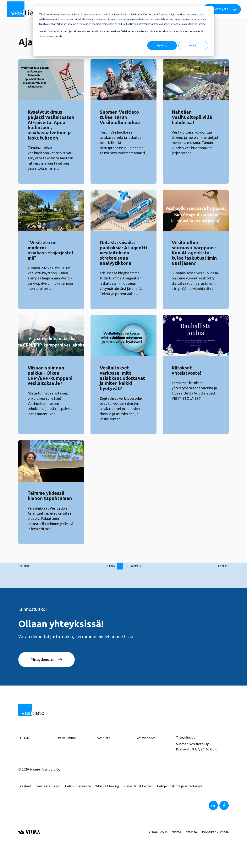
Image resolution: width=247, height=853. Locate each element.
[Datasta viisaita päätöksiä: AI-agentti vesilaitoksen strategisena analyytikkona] (123, 210)
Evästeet (24, 786)
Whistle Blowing (107, 786)
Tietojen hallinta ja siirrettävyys (179, 786)
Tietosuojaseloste (77, 786)
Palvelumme (67, 738)
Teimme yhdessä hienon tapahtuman (50, 495)
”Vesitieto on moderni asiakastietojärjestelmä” (50, 250)
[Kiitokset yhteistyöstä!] (196, 335)
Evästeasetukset (48, 786)
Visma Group (158, 832)
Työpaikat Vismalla (215, 832)
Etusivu (23, 738)
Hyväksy (162, 45)
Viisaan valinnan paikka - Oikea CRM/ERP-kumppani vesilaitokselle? (50, 375)
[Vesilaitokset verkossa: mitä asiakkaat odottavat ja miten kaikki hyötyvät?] (123, 335)
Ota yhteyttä (218, 9)
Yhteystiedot (146, 738)
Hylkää (193, 45)
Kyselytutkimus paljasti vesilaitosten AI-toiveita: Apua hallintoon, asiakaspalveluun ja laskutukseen (51, 124)
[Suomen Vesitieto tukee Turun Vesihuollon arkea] (123, 80)
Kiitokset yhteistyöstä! (186, 370)
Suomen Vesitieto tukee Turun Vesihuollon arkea (120, 117)
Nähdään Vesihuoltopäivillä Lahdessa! (192, 117)
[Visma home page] (29, 832)
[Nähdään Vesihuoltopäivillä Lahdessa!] (196, 80)
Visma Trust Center (138, 786)
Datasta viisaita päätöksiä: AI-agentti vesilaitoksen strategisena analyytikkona (123, 253)
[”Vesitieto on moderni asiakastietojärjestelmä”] (51, 210)
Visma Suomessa (184, 832)
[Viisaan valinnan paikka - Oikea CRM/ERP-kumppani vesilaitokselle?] (51, 335)
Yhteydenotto (42, 659)
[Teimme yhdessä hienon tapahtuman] (51, 461)
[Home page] (25, 9)
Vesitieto (103, 738)
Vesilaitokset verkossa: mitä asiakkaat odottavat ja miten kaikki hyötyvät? (122, 378)
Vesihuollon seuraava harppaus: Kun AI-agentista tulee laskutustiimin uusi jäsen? (194, 253)
